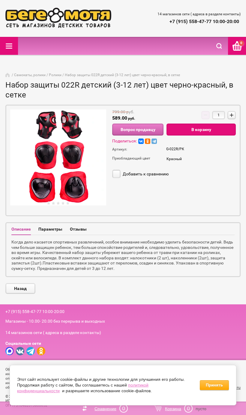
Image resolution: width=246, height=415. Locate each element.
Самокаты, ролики (30, 75)
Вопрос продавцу (138, 129)
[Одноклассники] (147, 141)
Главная (8, 75)
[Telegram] (154, 141)
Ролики (55, 75)
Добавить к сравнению (145, 174)
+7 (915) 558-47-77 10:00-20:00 (204, 21)
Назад (20, 288)
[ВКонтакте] (141, 141)
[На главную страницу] (58, 18)
